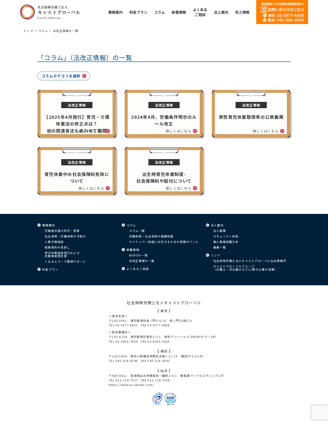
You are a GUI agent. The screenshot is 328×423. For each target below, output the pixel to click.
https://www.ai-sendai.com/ (131, 385)
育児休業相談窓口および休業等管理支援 (62, 254)
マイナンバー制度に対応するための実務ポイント (164, 241)
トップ (28, 31)
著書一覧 (219, 247)
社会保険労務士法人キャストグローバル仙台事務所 (249, 260)
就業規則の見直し (57, 247)
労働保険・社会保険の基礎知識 (151, 236)
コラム (43, 31)
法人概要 (219, 230)
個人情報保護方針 (226, 241)
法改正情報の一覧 (141, 260)
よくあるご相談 (138, 268)
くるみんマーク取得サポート (65, 261)
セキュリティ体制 (225, 236)
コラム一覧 (137, 230)
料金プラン (50, 269)
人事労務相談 (54, 241)
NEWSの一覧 (138, 255)
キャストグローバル (50, 12)
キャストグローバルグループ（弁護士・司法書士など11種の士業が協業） (245, 268)
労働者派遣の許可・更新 (62, 230)
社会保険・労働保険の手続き (65, 236)
